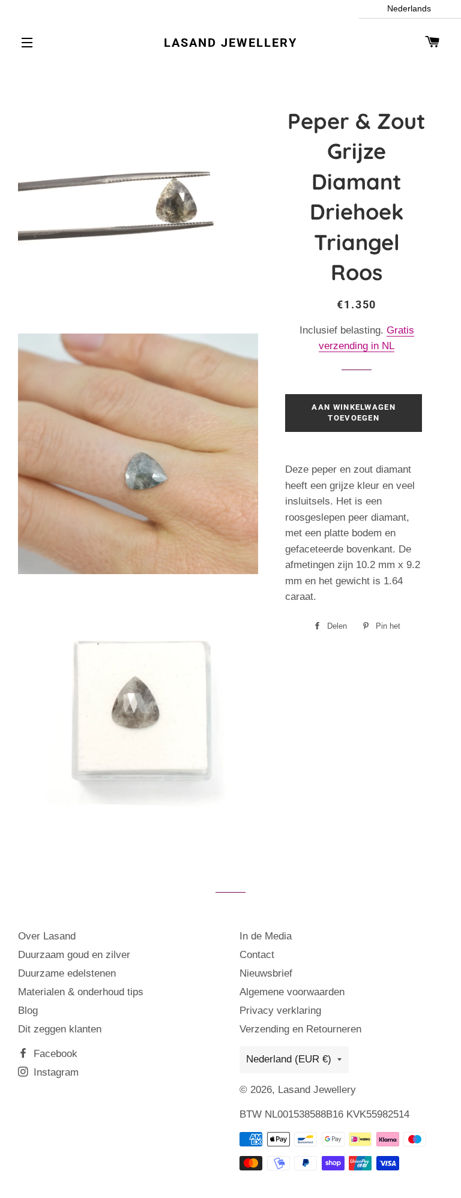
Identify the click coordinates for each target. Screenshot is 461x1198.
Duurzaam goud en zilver (74, 954)
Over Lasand (47, 936)
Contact (257, 954)
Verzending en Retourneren (300, 1029)
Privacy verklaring (280, 1010)
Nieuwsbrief (266, 973)
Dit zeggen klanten (59, 1029)
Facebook (54, 1053)
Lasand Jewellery (230, 42)
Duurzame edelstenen (67, 973)
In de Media (266, 936)
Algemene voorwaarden (292, 992)
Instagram (55, 1072)
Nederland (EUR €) (288, 1059)
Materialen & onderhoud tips (80, 992)
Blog (28, 1010)
